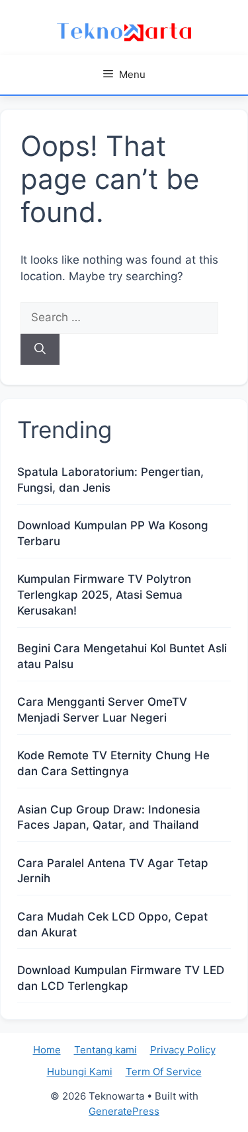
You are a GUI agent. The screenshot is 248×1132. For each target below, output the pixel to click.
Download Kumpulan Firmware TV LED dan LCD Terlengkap (120, 978)
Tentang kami (105, 1049)
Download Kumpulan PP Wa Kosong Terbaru (112, 533)
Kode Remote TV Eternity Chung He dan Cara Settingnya (113, 763)
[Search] (40, 349)
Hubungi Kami (79, 1071)
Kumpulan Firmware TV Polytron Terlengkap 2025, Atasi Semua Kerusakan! (104, 594)
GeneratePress (124, 1111)
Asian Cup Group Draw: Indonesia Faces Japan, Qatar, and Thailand (108, 817)
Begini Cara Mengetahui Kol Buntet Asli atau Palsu (122, 656)
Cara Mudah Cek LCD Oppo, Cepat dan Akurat (112, 924)
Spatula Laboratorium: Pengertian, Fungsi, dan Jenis (110, 479)
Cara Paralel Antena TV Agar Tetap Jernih (112, 871)
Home (47, 1049)
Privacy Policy (183, 1049)
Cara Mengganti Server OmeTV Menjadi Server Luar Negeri (102, 709)
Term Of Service (164, 1071)
